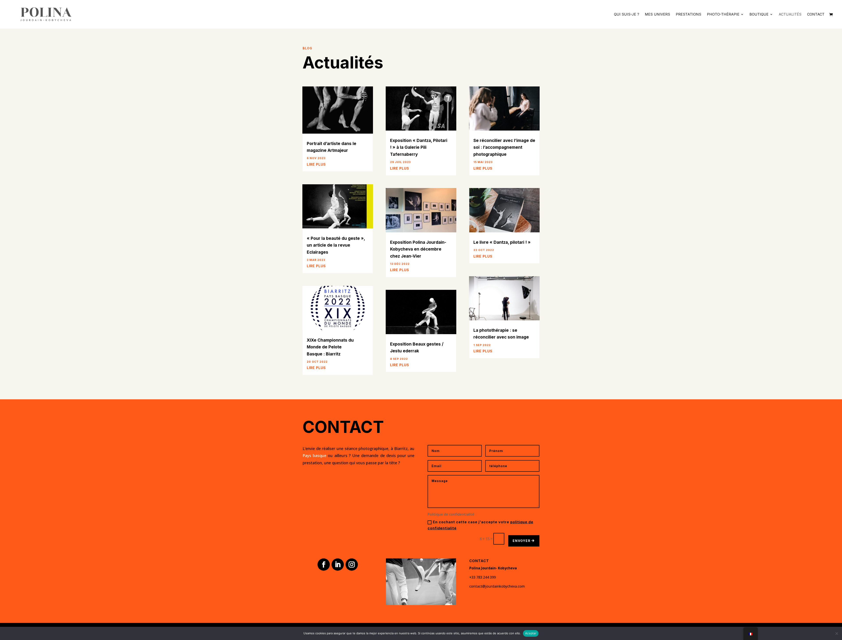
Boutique (759, 14)
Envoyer (522, 541)
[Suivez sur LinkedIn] (338, 564)
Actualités (790, 14)
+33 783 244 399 (482, 577)
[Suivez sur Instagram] (352, 564)
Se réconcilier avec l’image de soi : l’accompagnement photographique (504, 147)
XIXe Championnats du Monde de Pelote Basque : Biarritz (330, 347)
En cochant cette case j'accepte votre (480, 525)
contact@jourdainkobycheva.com (497, 586)
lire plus (316, 164)
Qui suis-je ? (626, 14)
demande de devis (378, 455)
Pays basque (314, 455)
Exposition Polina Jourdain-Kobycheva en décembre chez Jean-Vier (418, 249)
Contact (815, 14)
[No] (836, 633)
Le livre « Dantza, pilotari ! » (502, 242)
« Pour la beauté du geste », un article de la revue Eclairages (336, 245)
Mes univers (657, 14)
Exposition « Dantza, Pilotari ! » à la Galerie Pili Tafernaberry (418, 147)
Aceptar (530, 633)
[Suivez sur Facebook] (324, 564)
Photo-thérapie (723, 14)
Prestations (688, 14)
